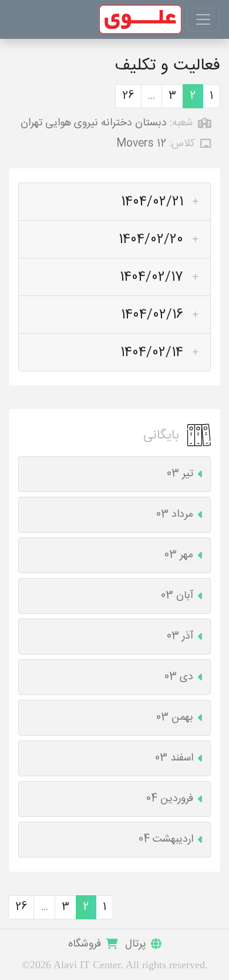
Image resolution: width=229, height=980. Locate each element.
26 (128, 96)
